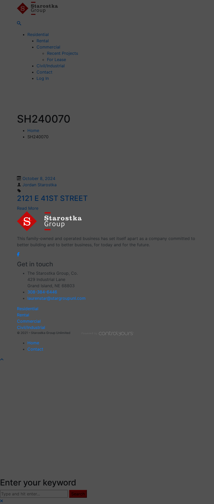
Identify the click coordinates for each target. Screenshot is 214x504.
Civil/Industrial (31, 327)
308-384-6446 (42, 292)
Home (33, 342)
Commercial (29, 321)
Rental (23, 314)
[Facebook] (18, 254)
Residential (27, 308)
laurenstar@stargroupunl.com (56, 298)
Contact (35, 349)
